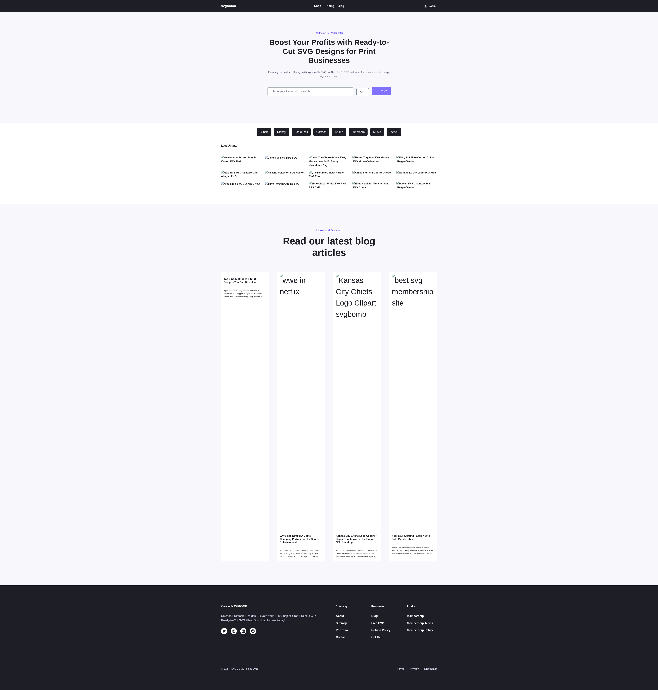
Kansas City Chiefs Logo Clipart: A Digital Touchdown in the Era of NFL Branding (356, 538)
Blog (374, 616)
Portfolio (342, 630)
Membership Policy (420, 630)
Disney (281, 132)
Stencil (393, 132)
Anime (339, 132)
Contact (341, 637)
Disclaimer (430, 668)
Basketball (301, 132)
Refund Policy (380, 630)
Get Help (377, 637)
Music (377, 132)
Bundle (264, 132)
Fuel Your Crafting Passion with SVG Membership (411, 537)
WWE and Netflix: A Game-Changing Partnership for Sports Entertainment (299, 538)
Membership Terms (420, 623)
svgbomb (228, 6)
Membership (415, 616)
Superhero (358, 132)
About (340, 616)
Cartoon (321, 132)
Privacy (414, 668)
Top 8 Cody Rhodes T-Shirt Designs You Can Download (240, 280)
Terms (400, 668)
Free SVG (377, 623)
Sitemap (341, 623)
